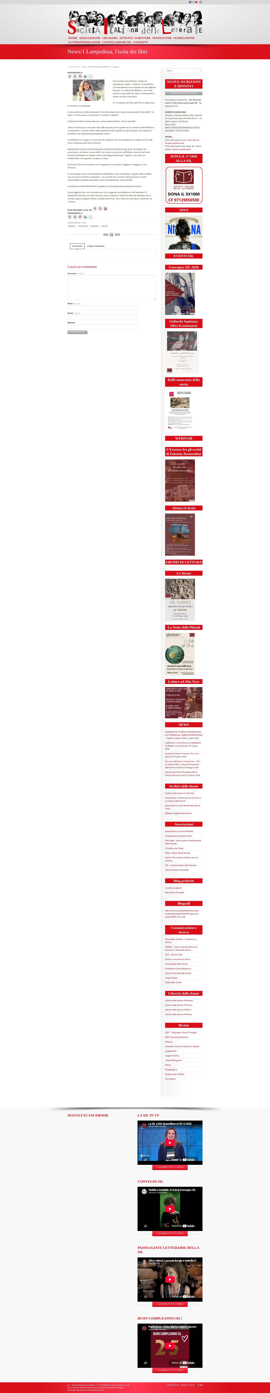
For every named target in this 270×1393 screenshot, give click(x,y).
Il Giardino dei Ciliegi (174, 848)
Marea (168, 1065)
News (84, 223)
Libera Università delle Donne (178, 973)
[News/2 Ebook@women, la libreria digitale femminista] (105, 234)
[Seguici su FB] (95, 208)
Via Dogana (170, 1079)
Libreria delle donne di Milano (178, 1010)
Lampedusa (95, 226)
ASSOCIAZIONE (89, 37)
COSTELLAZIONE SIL (116, 42)
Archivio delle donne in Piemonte (179, 793)
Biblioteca (72, 226)
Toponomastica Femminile (176, 870)
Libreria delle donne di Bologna (179, 1000)
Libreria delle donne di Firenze (178, 1005)
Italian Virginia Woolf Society (177, 853)
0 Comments (115, 67)
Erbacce (168, 1042)
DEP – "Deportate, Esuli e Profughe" (181, 1032)
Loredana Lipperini (173, 888)
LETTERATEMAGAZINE (84, 42)
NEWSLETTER (162, 37)
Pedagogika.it (171, 1069)
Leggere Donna (172, 1056)
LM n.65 (104, 226)
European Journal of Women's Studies (182, 1046)
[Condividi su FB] (70, 76)
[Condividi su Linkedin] (85, 76)
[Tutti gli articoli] (111, 234)
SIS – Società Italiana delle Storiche (181, 865)
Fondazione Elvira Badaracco (178, 968)
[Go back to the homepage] (135, 34)
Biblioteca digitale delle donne (178, 813)
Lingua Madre (171, 978)
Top (201, 1385)
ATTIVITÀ (126, 37)
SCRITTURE (143, 37)
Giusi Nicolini (82, 226)
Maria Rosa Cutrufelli (174, 892)
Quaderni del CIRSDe (174, 1074)
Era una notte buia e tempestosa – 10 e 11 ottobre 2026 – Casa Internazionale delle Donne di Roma (182, 764)
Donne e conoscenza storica (177, 959)
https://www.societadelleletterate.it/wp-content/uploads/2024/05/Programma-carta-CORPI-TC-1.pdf (182, 914)
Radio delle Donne (173, 982)
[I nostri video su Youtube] (105, 208)
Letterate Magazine (74, 223)
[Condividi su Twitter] (75, 76)
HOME (72, 37)
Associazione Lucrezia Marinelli (179, 831)
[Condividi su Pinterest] (80, 76)
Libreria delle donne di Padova (178, 1014)
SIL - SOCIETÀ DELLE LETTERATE (96, 67)
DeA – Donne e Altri (173, 954)
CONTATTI (140, 42)
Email (74, 313)
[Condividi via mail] (90, 76)
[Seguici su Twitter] (100, 208)
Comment (76, 273)
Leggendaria (170, 1051)
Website (71, 322)
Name (74, 303)
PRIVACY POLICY (188, 1385)
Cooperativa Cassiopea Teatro (178, 836)
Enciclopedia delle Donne (176, 964)
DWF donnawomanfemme (176, 1037)
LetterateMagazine (173, 1060)
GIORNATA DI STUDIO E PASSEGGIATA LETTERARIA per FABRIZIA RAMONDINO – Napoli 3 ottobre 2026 (183, 735)
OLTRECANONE (184, 37)
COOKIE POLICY (173, 1385)
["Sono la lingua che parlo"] (117, 234)
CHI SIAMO (110, 37)
